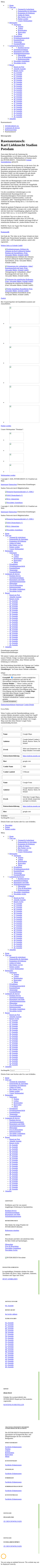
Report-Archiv (14, 599)
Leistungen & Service (12, 128)
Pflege (16, 562)
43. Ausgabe (13, 639)
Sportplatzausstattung (16, 578)
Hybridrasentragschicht (17, 566)
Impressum (4, 484)
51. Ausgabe (13, 624)
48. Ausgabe (13, 629)
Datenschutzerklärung (8, 705)
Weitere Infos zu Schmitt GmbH (12, 245)
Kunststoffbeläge (15, 572)
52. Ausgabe (13, 622)
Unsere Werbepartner (16, 549)
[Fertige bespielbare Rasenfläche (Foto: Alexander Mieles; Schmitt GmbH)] (20, 291)
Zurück (3, 298)
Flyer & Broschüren (16, 585)
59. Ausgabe (13, 608)
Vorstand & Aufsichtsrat (17, 537)
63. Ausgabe (13, 601)
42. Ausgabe (13, 641)
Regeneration (18, 558)
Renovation (17, 560)
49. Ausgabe (13, 628)
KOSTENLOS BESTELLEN (14, 1405)
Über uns (8, 535)
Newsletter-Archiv (15, 591)
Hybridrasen (13, 564)
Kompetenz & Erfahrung (17, 541)
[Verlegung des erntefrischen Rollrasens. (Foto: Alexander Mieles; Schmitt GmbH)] (20, 281)
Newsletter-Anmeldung (17, 589)
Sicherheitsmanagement (17, 581)
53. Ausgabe (13, 620)
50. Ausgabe (13, 626)
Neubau (16, 555)
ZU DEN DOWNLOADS (13, 1521)
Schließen (4, 816)
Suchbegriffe (5, 818)
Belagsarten (9, 551)
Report (7, 593)
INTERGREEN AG (12, 126)
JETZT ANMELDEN (9, 1279)
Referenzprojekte (11, 130)
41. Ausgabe (13, 643)
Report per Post (14, 595)
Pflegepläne (13, 583)
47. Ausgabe (13, 631)
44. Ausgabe (13, 637)
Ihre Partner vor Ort (16, 545)
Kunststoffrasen (14, 568)
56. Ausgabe (13, 614)
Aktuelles (8, 647)
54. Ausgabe (13, 618)
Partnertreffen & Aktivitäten (18, 539)
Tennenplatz (13, 570)
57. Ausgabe (13, 612)
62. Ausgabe (13, 603)
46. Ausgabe (13, 633)
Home (7, 533)
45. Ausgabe (13, 635)
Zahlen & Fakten (15, 543)
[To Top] (3, 1558)
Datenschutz (13, 484)
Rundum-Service (15, 576)
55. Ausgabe (13, 616)
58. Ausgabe (13, 610)
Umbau (16, 556)
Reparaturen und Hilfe (16, 580)
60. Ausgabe (13, 606)
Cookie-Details (29, 705)
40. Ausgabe (13, 645)
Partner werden (14, 547)
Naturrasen (13, 553)
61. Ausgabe (13, 604)
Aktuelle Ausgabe (15, 597)
